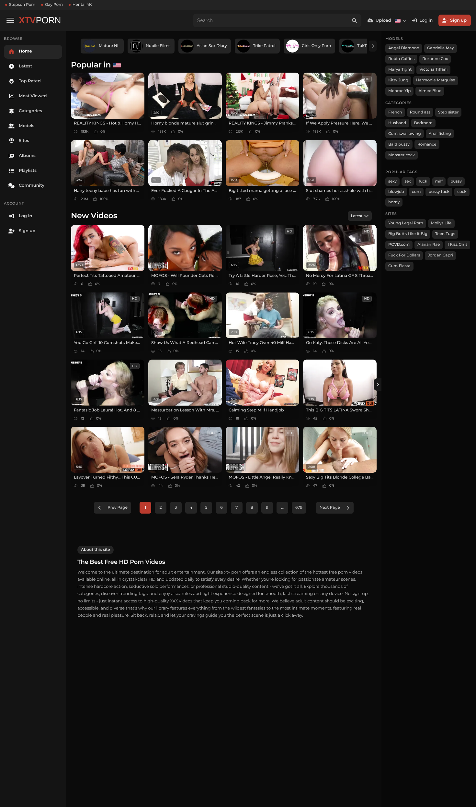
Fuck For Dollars (404, 255)
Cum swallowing (404, 133)
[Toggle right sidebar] (377, 384)
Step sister (448, 112)
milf (439, 181)
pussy (456, 181)
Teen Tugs (445, 233)
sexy (392, 181)
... (282, 507)
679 (298, 507)
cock (462, 191)
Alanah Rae (428, 244)
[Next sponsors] (373, 46)
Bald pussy (399, 144)
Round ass (420, 112)
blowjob (396, 191)
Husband (397, 123)
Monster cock (401, 155)
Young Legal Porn (405, 223)
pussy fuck (438, 191)
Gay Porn (54, 4)
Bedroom (423, 123)
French (395, 112)
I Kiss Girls (457, 244)
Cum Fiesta (399, 266)
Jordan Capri (440, 255)
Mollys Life (441, 223)
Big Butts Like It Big (407, 233)
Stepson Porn (22, 4)
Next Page (330, 507)
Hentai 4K (82, 4)
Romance (426, 144)
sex (407, 181)
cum (416, 191)
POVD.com (399, 244)
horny (394, 202)
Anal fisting (440, 133)
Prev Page (118, 507)
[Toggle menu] (10, 20)
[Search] (354, 20)
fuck (423, 181)
